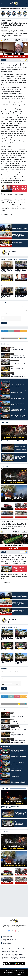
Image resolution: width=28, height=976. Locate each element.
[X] (12, 931)
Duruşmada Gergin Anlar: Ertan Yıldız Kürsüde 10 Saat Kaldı (7, 270)
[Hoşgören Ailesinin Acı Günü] (7, 656)
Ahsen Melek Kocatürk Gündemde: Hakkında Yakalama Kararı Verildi (20, 283)
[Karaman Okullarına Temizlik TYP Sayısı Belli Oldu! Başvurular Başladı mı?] (7, 277)
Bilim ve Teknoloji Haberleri (20, 948)
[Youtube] (16, 931)
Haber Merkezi (12, 251)
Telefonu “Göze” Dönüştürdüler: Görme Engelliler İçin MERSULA (18, 363)
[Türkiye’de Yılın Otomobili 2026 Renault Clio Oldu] (7, 506)
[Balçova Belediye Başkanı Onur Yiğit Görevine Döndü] (21, 291)
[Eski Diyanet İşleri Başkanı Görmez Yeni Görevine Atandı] (14, 50)
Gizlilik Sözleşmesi (11, 974)
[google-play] (20, 963)
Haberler (3, 20)
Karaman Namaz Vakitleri (8, 937)
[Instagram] (14, 931)
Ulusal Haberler (15, 958)
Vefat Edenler (10, 521)
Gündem (9, 20)
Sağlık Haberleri (5, 957)
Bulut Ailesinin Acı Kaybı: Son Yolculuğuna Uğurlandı (20, 662)
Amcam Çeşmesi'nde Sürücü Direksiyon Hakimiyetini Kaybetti (17, 356)
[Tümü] (26, 344)
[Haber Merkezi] (4, 252)
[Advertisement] (14, 902)
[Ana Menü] (1, 3)
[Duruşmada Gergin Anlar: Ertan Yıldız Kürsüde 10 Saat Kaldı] (7, 265)
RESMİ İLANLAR (5, 8)
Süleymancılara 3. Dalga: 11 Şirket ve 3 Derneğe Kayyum (7, 296)
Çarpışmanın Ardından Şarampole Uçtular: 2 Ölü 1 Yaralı (18, 375)
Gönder (4, 323)
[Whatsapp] (19, 931)
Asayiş (12, 347)
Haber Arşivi (5, 945)
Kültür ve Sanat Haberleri (17, 954)
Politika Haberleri (15, 955)
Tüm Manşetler (6, 942)
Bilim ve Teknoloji (14, 360)
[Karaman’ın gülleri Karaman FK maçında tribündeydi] (21, 506)
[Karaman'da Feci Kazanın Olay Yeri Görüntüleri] (21, 514)
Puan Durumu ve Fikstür (7, 940)
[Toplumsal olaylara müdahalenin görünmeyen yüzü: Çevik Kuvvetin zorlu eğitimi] (14, 493)
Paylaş (4, 551)
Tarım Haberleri (22, 957)
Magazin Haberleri (6, 955)
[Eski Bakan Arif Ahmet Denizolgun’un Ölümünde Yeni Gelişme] (21, 265)
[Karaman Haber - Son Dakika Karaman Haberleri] (13, 3)
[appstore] (8, 963)
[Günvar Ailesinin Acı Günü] (7, 645)
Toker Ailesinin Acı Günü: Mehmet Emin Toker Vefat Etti (7, 638)
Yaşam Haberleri (5, 960)
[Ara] (26, 3)
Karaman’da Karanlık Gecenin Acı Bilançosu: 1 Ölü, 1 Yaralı (17, 350)
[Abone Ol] (26, 60)
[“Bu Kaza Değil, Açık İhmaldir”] (7, 514)
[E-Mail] (9, 254)
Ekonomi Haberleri (6, 951)
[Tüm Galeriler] (26, 466)
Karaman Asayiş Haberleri (7, 948)
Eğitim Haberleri (14, 950)
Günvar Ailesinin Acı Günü (7, 649)
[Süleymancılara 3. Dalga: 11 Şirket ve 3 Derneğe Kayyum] (7, 291)
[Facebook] (9, 931)
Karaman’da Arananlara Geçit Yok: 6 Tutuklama (17, 369)
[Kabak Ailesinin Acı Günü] (14, 542)
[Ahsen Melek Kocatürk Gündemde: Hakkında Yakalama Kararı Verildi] (21, 277)
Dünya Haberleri (5, 950)
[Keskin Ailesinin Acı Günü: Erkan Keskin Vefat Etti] (21, 645)
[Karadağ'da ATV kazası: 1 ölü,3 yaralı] (14, 476)
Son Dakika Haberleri (7, 943)
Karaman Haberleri (15, 8)
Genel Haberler (15, 951)
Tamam (18, 974)
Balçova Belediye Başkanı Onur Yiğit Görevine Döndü (20, 296)
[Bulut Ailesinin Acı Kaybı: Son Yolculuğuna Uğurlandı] (21, 656)
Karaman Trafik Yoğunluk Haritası (9, 939)
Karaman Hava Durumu (7, 936)
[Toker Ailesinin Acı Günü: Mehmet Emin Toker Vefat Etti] (7, 632)
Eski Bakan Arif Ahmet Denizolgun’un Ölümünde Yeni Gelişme (20, 270)
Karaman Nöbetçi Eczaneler (8, 934)
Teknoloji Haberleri (6, 958)
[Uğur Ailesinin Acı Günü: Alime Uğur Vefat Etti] (21, 632)
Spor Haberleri (14, 957)
